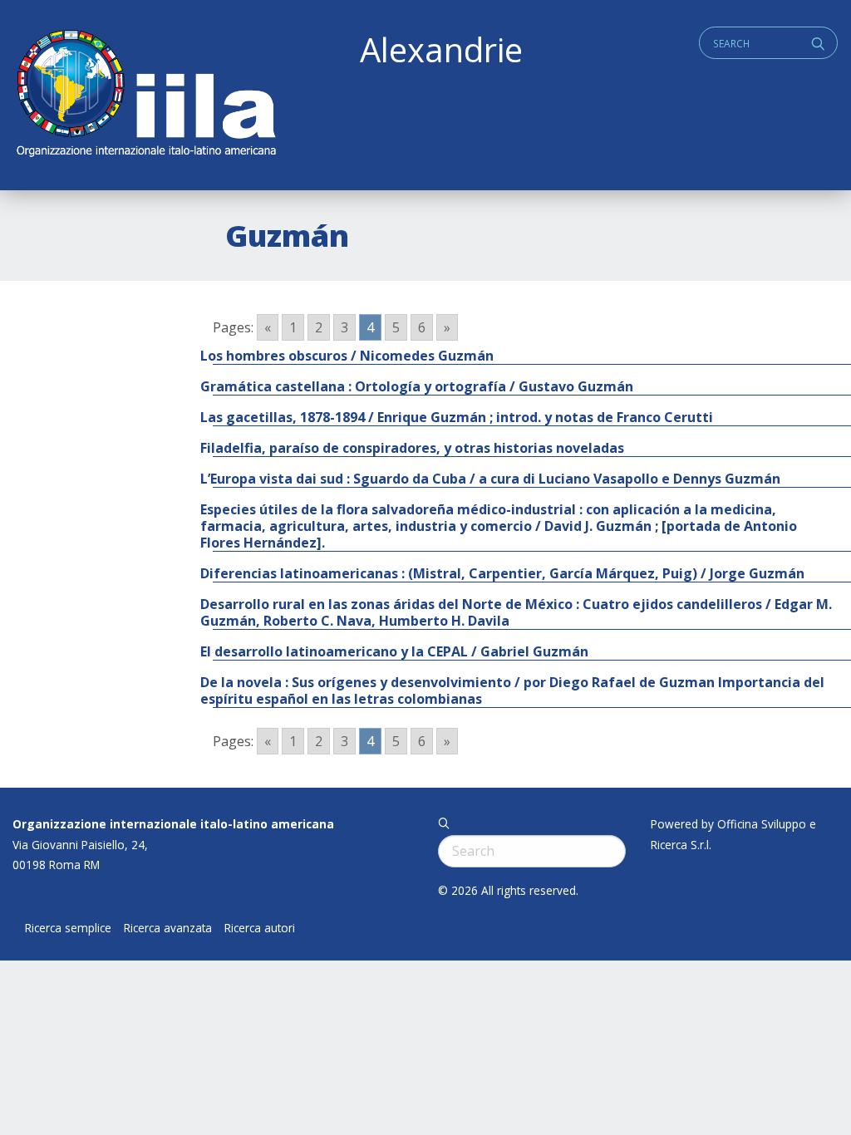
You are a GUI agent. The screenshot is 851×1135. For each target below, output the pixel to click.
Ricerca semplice (68, 928)
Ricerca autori (259, 928)
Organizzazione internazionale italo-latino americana (173, 824)
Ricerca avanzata (168, 928)
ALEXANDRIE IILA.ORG (145, 95)
